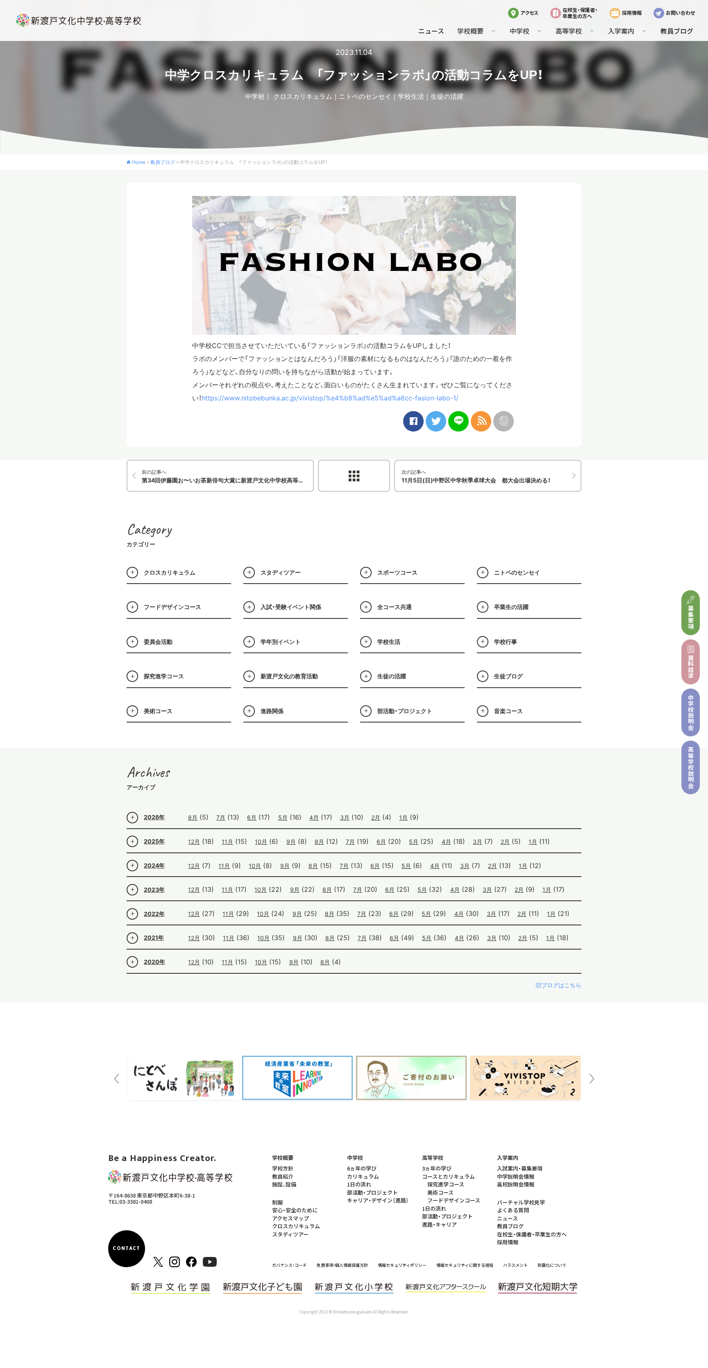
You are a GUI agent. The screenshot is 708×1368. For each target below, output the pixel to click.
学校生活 (411, 96)
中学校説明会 (691, 712)
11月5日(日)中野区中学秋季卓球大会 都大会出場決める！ (476, 476)
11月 (227, 841)
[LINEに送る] (458, 421)
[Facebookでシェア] (413, 421)
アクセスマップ (290, 1218)
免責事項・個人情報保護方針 (342, 1265)
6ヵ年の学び (362, 1168)
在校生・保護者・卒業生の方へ (580, 12)
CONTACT (126, 1248)
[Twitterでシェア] (436, 421)
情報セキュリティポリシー (402, 1265)
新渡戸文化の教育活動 (289, 676)
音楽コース (508, 710)
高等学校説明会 (691, 767)
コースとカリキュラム (448, 1176)
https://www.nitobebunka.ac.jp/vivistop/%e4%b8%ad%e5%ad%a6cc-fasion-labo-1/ (330, 398)
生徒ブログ (508, 676)
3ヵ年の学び (437, 1168)
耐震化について (552, 1265)
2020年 (154, 961)
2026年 (154, 817)
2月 (375, 817)
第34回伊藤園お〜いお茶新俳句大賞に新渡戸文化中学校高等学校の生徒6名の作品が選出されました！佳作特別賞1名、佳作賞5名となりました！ (228, 476)
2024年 (154, 865)
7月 (220, 817)
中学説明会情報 (515, 1176)
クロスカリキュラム (302, 96)
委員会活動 (158, 641)
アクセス (529, 12)
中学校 (255, 96)
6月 (251, 817)
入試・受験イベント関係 (291, 606)
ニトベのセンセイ (365, 96)
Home (138, 162)
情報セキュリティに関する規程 (464, 1265)
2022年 (154, 913)
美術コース (158, 710)
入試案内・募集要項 (519, 1168)
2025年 (154, 841)
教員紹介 (282, 1176)
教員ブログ (676, 31)
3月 (344, 817)
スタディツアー (281, 572)
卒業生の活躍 (511, 606)
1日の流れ (359, 1184)
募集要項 (691, 617)
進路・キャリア (439, 1224)
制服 (277, 1202)
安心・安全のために (295, 1210)
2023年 (154, 889)
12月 (194, 841)
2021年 (154, 937)
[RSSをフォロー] (481, 421)
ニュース (431, 31)
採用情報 (632, 12)
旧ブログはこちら (558, 985)
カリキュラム (363, 1176)
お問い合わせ (680, 12)
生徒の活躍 (447, 96)
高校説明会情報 (515, 1184)
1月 (403, 817)
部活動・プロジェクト (404, 710)
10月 (261, 841)
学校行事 (505, 641)
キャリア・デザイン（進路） (378, 1200)
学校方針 (282, 1168)
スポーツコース (397, 572)
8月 (192, 817)
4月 (314, 817)
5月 (283, 817)
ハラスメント (515, 1265)
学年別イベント (281, 641)
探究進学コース (164, 676)
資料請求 (691, 666)
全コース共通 (394, 606)
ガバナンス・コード (289, 1265)
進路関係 (272, 710)
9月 (291, 841)
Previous (116, 1079)
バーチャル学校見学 (521, 1202)
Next (591, 1079)
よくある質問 (513, 1210)
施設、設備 (284, 1184)
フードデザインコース (172, 606)
